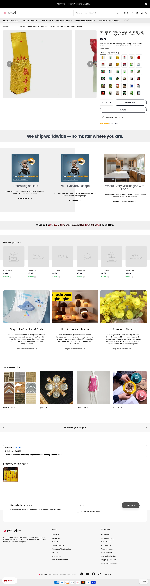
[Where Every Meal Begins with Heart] (124, 169)
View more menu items (126, 20)
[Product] (13, 256)
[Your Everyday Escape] (75, 169)
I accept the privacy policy (90, 580)
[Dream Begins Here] (25, 169)
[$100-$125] (130, 387)
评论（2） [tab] (15, 467)
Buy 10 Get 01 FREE (11, 407)
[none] (3, 427)
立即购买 (123, 109)
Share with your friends (114, 117)
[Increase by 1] (110, 103)
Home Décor (30, 20)
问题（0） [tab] (28, 467)
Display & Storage (109, 20)
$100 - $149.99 (83, 407)
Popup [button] (10, 277)
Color (109, 53)
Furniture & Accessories (56, 20)
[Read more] (137, 13)
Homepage (7, 26)
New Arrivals (10, 20)
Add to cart (130, 102)
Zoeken (118, 13)
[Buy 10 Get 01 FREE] (20, 387)
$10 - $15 (44, 407)
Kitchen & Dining (84, 20)
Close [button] (146, 4)
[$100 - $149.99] (93, 387)
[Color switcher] (133, 13)
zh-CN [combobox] (33, 444)
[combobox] (55, 476)
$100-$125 (117, 407)
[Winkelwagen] (146, 13)
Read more (104, 48)
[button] (10, 64)
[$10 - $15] (56, 387)
